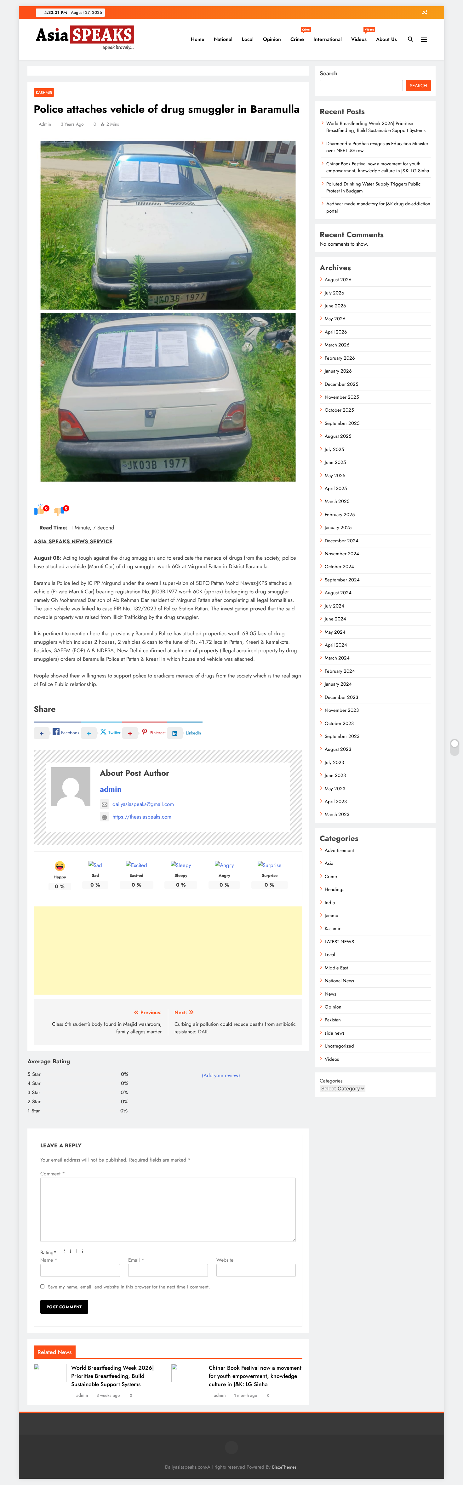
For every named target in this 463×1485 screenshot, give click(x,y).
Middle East (336, 967)
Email (136, 1260)
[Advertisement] (168, 950)
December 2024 (341, 540)
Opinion (272, 39)
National (223, 39)
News (330, 994)
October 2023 (339, 723)
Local (248, 39)
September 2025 (342, 423)
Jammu (331, 915)
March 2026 (337, 344)
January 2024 (338, 684)
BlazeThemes (284, 1467)
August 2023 (338, 749)
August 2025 (338, 436)
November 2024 (342, 553)
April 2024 (336, 645)
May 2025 (335, 475)
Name (48, 1260)
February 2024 (340, 671)
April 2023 (336, 801)
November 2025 (342, 397)
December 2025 (341, 384)
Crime (299, 37)
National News (339, 980)
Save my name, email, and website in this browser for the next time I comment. (129, 1286)
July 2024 (334, 606)
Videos (361, 37)
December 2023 (341, 697)
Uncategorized (339, 1045)
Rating (48, 1252)
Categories (331, 1080)
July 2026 (334, 292)
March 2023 (337, 814)
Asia (329, 863)
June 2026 (335, 305)
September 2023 (342, 736)
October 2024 (339, 566)
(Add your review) (221, 1075)
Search (328, 73)
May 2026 (335, 318)
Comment (52, 1173)
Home (197, 39)
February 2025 (340, 514)
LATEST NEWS (339, 941)
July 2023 (334, 762)
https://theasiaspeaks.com (141, 816)
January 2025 (338, 527)
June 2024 (335, 618)
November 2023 (342, 710)
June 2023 (335, 775)
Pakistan (333, 1019)
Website (224, 1260)
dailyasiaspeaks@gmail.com (143, 804)
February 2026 (340, 358)
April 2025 (336, 488)
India (330, 902)
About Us (386, 39)
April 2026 (336, 331)
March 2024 (337, 657)
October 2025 (339, 410)
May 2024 (335, 632)
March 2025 (337, 501)
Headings (334, 889)
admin (45, 124)
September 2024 (342, 579)
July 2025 (334, 449)
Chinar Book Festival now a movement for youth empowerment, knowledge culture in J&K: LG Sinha (255, 1376)
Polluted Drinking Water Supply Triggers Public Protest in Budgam (373, 187)
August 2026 (338, 279)
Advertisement (339, 850)
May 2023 (335, 788)
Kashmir (44, 92)
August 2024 (338, 592)
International (327, 39)
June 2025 (335, 462)
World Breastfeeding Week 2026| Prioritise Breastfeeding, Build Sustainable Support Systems (112, 1376)
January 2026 (338, 371)
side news (335, 1033)
